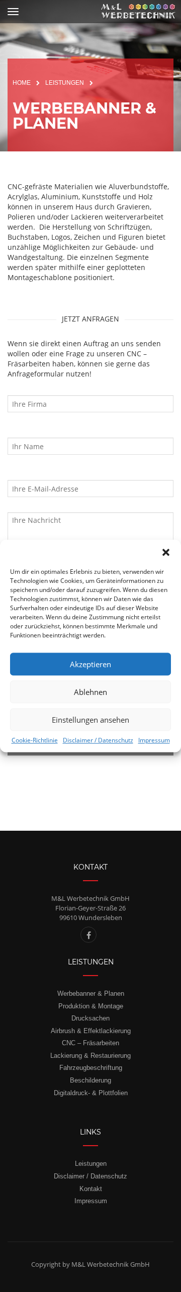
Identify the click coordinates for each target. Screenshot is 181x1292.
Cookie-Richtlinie (35, 740)
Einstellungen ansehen (90, 720)
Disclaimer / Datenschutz (98, 740)
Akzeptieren (90, 664)
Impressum (154, 740)
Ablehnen (90, 692)
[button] (166, 552)
